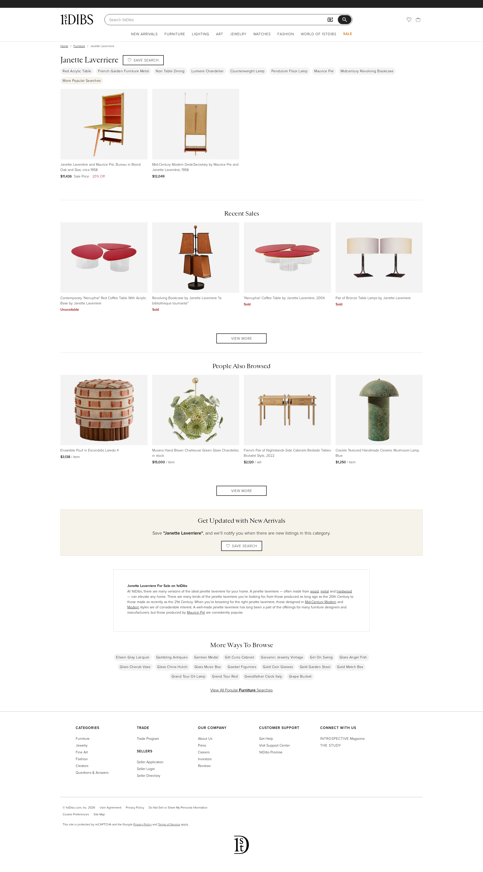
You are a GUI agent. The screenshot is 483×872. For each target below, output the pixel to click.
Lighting (200, 33)
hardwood (344, 591)
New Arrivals (144, 33)
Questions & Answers (92, 772)
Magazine (342, 738)
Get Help (266, 738)
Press (202, 745)
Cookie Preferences (76, 814)
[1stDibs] (76, 19)
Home (64, 46)
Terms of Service (169, 824)
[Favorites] (409, 19)
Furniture (175, 33)
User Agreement (110, 807)
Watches (262, 33)
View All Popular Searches (241, 690)
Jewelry (238, 33)
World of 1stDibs (318, 33)
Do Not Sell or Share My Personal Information (178, 807)
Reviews (204, 765)
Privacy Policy (135, 807)
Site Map (99, 814)
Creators (82, 765)
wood (314, 591)
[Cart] (418, 19)
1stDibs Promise (271, 752)
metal (324, 591)
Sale (347, 33)
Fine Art (82, 752)
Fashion (285, 33)
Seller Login (146, 768)
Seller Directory (148, 775)
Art (219, 33)
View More (241, 338)
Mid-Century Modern (320, 601)
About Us (205, 738)
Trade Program (148, 738)
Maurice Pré (196, 612)
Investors (205, 758)
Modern (133, 607)
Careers (204, 752)
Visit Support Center (274, 745)
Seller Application (150, 761)
